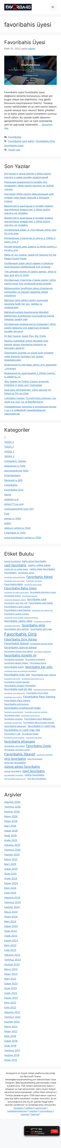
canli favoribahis (15, 565)
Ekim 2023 (10, 945)
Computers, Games (15, 461)
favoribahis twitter (30, 734)
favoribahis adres (26, 573)
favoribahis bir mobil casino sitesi (16, 592)
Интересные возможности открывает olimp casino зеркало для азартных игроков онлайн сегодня (30, 328)
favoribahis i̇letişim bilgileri (16, 663)
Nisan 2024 (10, 916)
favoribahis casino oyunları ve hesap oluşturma (21, 618)
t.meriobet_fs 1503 (15, 532)
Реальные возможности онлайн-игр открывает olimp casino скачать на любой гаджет (29, 186)
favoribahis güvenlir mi (20, 655)
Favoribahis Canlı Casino (17, 606)
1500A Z (9, 446)
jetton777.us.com (14, 504)
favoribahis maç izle (17, 674)
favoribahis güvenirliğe (42, 652)
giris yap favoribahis (15, 762)
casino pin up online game (16, 569)
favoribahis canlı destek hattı (42, 610)
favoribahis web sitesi (34, 738)
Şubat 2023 (11, 983)
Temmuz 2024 (12, 902)
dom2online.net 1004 (16, 470)
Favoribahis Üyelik (38, 746)
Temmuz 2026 (12, 806)
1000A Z (9, 442)
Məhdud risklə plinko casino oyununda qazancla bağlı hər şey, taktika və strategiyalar (26, 304)
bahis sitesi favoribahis (34, 561)
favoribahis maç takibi (12, 679)
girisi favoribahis (34, 759)
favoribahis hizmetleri (14, 659)
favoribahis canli (36, 599)
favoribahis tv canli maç (41, 726)
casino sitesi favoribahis (42, 569)
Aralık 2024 (10, 878)
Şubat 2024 (11, 926)
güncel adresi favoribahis (22, 766)
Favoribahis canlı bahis (21, 141)
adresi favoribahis (12, 561)
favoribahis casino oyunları (16, 614)
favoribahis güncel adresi (20, 647)
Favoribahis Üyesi (24, 42)
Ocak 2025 (10, 873)
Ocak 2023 (10, 988)
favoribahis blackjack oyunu (43, 592)
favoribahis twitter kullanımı (14, 738)
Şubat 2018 (10, 1041)
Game (7, 494)
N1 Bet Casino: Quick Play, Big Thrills (25, 336)
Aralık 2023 (10, 935)
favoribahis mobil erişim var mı (33, 679)
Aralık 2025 (10, 840)
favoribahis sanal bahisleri (13, 712)
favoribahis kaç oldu (38, 667)
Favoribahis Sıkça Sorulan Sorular (38, 722)
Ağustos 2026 (12, 802)
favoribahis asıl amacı (34, 581)
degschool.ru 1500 (14, 466)
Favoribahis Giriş (45, 141)
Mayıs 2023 (11, 969)
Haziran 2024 (12, 907)
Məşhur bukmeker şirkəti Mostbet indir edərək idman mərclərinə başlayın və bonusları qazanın (26, 344)
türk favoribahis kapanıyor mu (15, 779)
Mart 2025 (10, 864)
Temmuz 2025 (12, 849)
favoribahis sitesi (12, 715)
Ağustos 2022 (12, 1012)
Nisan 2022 (10, 1031)
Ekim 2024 (10, 888)
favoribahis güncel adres (41, 644)
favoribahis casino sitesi (18, 621)
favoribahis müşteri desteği (16, 682)
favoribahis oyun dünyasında (14, 693)
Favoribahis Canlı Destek (17, 610)
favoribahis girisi (33, 625)
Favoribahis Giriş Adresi (20, 639)
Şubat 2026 (11, 830)
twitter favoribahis (34, 775)
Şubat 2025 (11, 869)
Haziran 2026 (12, 811)
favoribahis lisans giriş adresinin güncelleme (20, 671)
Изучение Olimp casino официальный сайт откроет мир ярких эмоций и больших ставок (29, 198)
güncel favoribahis (12, 771)
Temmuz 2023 (12, 959)
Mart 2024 (10, 921)
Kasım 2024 (11, 883)
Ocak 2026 (10, 835)
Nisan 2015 (10, 1060)
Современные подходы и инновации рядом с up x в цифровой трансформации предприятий (30, 410)
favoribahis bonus (12, 596)
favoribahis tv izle (12, 734)
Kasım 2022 (11, 998)
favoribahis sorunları (13, 719)
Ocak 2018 (10, 1045)
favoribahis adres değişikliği (14, 577)
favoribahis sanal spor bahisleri (36, 712)
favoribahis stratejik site (13, 723)
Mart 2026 (10, 826)
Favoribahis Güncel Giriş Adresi (18, 651)
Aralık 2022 (10, 993)
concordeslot (45, 1111)
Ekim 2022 (10, 1002)
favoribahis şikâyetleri (45, 755)
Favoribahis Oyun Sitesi (37, 693)
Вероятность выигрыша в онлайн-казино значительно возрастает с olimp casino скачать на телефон (28, 210)
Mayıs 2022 (10, 1026)
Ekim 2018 (10, 1036)
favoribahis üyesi (14, 145)
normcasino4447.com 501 (19, 509)
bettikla (29, 1108)
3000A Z (9, 456)
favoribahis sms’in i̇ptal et (30, 715)
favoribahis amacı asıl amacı (14, 581)
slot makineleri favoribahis (13, 775)
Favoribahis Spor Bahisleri (38, 719)
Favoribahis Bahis (13, 584)
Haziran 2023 (12, 964)
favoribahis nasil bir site (18, 689)
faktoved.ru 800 (13, 480)
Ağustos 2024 (12, 897)
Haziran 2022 (12, 1021)
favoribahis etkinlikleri (12, 626)
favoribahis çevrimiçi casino (17, 750)
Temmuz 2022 (12, 1017)
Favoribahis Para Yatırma (39, 696)
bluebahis (19, 1108)
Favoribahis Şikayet (19, 754)
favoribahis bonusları (29, 596)
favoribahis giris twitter (16, 629)
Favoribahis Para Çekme (17, 700)
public (7, 523)
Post (6, 513)
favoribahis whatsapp (19, 741)
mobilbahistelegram (17, 1111)
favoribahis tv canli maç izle (22, 730)
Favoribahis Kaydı (38, 663)
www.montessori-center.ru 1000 (22, 537)
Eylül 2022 (10, 1007)
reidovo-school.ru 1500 (17, 528)
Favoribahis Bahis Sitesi (20, 588)
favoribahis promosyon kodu (22, 708)
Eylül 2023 (10, 950)
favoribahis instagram (35, 659)
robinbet (33, 1111)
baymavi (35, 1114)
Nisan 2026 (10, 821)
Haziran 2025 (12, 854)
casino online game (39, 565)
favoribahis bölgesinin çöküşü (15, 600)
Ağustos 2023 (12, 955)
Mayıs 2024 (11, 912)
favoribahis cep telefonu (42, 621)
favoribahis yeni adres (14, 746)
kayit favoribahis (34, 771)
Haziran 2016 (11, 1055)
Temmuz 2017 (12, 1050)
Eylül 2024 (10, 892)
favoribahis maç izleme (43, 674)
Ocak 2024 (10, 931)
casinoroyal (40, 1108)
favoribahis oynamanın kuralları (44, 689)
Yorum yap (14, 149)
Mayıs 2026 (11, 816)
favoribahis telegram (15, 726)
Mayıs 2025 (10, 859)
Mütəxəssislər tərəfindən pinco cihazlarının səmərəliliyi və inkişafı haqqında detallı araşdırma (28, 292)
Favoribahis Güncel (16, 643)
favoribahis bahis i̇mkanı (33, 585)
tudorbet (25, 1114)
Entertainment (12, 475)
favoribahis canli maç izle (15, 603)
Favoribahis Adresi (39, 576)
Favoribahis (14, 137)
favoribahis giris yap (41, 629)
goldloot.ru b (11, 499)
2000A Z (9, 451)
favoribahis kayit (14, 666)
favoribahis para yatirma (13, 697)
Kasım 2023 (11, 940)
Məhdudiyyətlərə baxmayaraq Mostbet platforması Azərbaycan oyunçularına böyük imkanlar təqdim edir (29, 316)
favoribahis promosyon (16, 704)
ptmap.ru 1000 (12, 518)
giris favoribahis (15, 758)
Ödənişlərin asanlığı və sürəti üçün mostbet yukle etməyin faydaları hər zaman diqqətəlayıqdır (28, 356)
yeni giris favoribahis (36, 778)
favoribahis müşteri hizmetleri (20, 685)
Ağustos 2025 (12, 845)
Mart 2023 (10, 978)
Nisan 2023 (10, 974)
